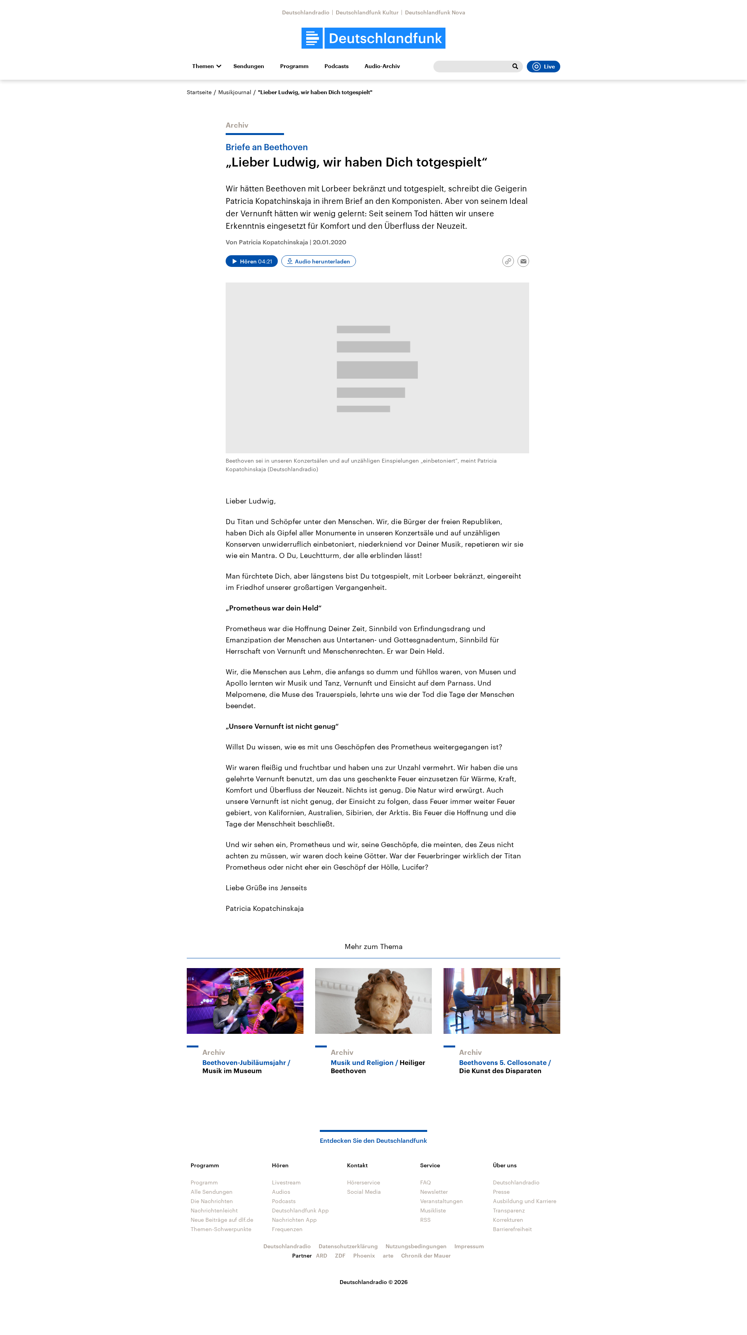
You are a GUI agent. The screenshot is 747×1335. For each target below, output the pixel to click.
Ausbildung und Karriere (524, 1201)
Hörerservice (363, 1182)
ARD (321, 1255)
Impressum (469, 1246)
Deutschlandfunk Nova (435, 12)
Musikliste (433, 1210)
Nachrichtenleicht (214, 1210)
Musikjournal (234, 92)
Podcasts (336, 66)
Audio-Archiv (382, 66)
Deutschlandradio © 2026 (374, 1282)
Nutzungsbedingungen (416, 1246)
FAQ (425, 1182)
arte (388, 1255)
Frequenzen (287, 1229)
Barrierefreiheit (512, 1229)
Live (549, 66)
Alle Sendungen (212, 1191)
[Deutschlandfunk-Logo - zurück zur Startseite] (373, 38)
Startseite (199, 92)
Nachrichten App (294, 1219)
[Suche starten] (515, 66)
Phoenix (364, 1255)
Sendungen (248, 66)
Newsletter (434, 1191)
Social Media (364, 1191)
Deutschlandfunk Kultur (367, 12)
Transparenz (509, 1210)
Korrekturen (508, 1219)
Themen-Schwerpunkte (221, 1229)
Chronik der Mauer (426, 1255)
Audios (281, 1191)
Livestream (286, 1182)
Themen (203, 66)
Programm (294, 66)
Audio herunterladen (322, 261)
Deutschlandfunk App (300, 1210)
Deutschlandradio (306, 12)
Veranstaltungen (441, 1201)
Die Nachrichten (212, 1201)
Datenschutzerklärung (348, 1246)
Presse (501, 1191)
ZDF (340, 1255)
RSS (425, 1219)
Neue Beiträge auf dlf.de (222, 1219)
